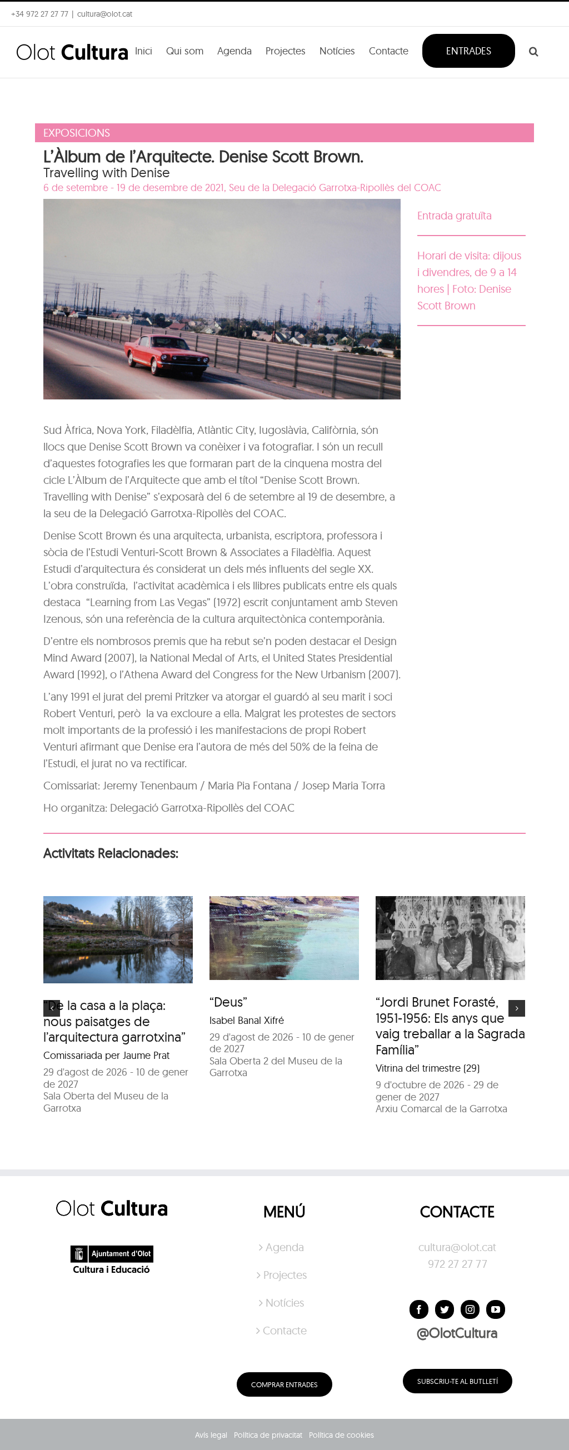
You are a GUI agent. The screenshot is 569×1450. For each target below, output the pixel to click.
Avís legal (211, 1435)
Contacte (285, 1330)
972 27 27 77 (457, 1264)
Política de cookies (341, 1435)
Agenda (285, 1247)
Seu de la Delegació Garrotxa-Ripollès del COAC (335, 187)
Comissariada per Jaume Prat (106, 1055)
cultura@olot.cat (457, 1247)
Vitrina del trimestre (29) (428, 1068)
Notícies (285, 1302)
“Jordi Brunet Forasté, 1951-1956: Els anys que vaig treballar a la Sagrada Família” (450, 1025)
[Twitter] (444, 1309)
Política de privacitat (268, 1435)
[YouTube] (495, 1309)
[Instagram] (470, 1309)
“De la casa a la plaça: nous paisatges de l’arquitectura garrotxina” (114, 1021)
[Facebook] (419, 1309)
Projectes (285, 1275)
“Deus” (228, 1001)
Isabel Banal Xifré (246, 1020)
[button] (533, 50)
